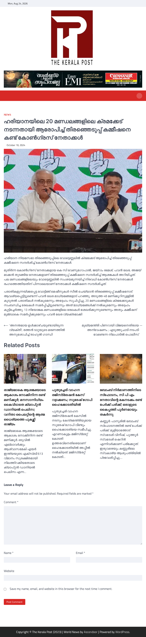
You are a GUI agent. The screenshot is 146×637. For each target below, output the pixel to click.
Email (80, 553)
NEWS (7, 114)
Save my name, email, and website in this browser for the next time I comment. (61, 588)
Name (8, 553)
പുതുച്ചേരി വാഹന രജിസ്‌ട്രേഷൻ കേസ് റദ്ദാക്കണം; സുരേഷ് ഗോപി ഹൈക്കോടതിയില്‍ (72, 397)
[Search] (139, 96)
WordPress (122, 632)
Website (9, 571)
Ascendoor (90, 632)
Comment (11, 502)
